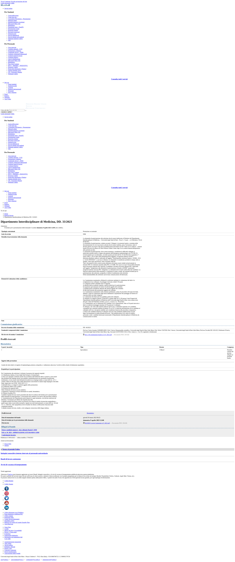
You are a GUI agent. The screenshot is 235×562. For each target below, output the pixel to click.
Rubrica (6, 96)
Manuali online (12, 20)
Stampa (6, 445)
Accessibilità (18, 530)
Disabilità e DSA (9, 521)
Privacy (6, 532)
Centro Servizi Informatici (11, 519)
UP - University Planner (15, 72)
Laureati (10, 87)
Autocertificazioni (13, 15)
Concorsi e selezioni (10, 550)
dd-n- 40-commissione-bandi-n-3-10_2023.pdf (98, 335)
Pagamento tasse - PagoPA (16, 27)
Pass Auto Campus (13, 64)
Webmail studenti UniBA (15, 38)
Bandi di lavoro (8, 215)
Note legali (13, 532)
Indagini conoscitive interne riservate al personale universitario (24, 453)
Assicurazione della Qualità (12, 553)
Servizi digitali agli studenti (16, 37)
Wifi (9, 40)
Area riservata (12, 47)
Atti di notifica (8, 545)
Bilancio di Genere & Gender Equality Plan (17, 522)
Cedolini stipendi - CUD (15, 49)
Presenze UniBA (13, 67)
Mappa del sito (8, 530)
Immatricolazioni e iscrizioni (16, 22)
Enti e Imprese (12, 92)
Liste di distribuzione (14, 59)
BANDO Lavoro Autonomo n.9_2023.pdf (97, 423)
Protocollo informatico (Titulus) (17, 69)
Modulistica (11, 25)
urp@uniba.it (4, 559)
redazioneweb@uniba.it (49, 559)
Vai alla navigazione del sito (19, 1)
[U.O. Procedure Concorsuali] (13, 108)
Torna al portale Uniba (11, 449)
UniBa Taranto (8, 484)
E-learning (7, 534)
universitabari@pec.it (17, 559)
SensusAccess (12, 33)
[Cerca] (25, 110)
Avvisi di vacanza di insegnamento (14, 465)
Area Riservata (8, 524)
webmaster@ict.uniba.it (33, 559)
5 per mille (7, 539)
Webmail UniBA (13, 74)
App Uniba (7, 99)
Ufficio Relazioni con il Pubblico (14, 512)
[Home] (40, 108)
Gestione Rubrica (13, 57)
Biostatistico (90, 413)
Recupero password (14, 32)
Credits (6, 529)
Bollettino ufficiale (9, 547)
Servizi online (8, 8)
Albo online (7, 543)
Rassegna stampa (13, 30)
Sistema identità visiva (14, 70)
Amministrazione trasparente (12, 542)
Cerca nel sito (5, 110)
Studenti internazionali (14, 89)
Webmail (7, 97)
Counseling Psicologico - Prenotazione (19, 19)
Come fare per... (12, 17)
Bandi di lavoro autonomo (11, 459)
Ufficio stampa (8, 516)
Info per (6, 82)
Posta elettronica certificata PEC (13, 514)
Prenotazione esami (13, 29)
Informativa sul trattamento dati (13, 537)
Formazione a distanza (14, 51)
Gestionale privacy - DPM (15, 52)
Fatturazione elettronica (11, 535)
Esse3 (6, 94)
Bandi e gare (8, 548)
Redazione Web (9, 517)
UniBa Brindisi (8, 481)
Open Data (7, 527)
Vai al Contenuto (5, 1)
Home (6, 214)
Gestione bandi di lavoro (15, 55)
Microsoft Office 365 (14, 24)
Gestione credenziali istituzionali (17, 54)
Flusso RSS (7, 444)
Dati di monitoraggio (10, 552)
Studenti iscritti (12, 86)
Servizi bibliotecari (13, 35)
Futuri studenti (12, 84)
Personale (11, 91)
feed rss (10, 474)
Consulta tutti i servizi (119, 79)
